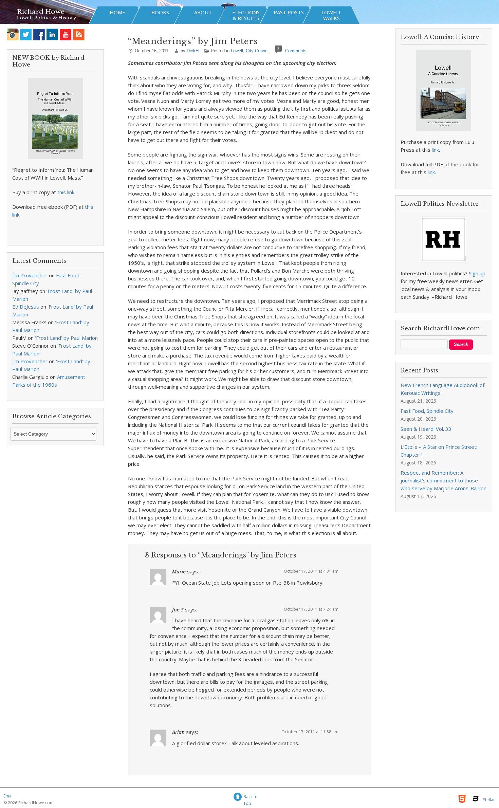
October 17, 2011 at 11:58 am (309, 732)
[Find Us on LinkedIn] (52, 34)
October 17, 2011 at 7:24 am (311, 609)
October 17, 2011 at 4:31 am (311, 571)
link (435, 149)
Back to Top (250, 798)
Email (8, 796)
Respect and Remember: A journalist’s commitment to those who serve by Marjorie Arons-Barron (443, 480)
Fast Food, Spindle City (427, 410)
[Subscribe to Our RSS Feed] (79, 34)
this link (65, 192)
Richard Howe (40, 11)
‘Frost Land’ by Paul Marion (66, 337)
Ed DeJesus (25, 306)
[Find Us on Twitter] (26, 34)
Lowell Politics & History (46, 17)
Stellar (489, 800)
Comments (296, 50)
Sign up (477, 273)
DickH (193, 50)
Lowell (237, 50)
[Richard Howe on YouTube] (66, 34)
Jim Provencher (30, 275)
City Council (258, 50)
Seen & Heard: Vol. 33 (426, 428)
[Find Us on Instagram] (13, 34)
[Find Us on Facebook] (39, 34)
